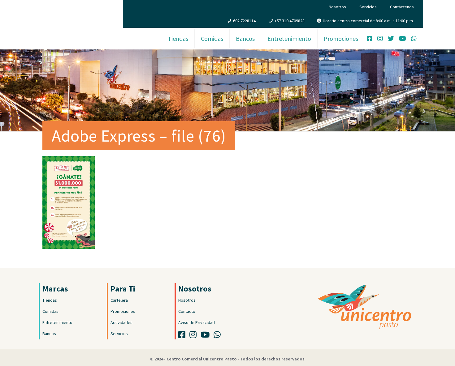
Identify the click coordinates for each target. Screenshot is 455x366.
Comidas (50, 311)
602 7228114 (244, 20)
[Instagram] (380, 39)
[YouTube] (402, 39)
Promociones (122, 311)
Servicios (368, 7)
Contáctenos (402, 7)
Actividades (121, 322)
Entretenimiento (57, 322)
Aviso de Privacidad (196, 322)
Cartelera (119, 300)
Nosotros (337, 7)
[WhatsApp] (414, 39)
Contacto (186, 311)
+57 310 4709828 (290, 20)
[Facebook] (369, 39)
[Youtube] (207, 336)
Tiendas (49, 300)
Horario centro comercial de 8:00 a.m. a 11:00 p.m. (368, 20)
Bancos (49, 333)
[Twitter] (391, 39)
